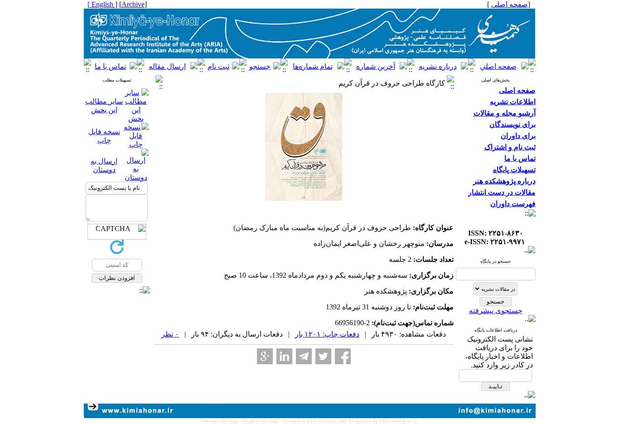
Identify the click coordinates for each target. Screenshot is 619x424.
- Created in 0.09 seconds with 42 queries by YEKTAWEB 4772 (349, 421)
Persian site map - (221, 421)
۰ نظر (170, 334)
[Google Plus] (265, 356)
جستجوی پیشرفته (495, 310)
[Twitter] (323, 356)
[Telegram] (304, 356)
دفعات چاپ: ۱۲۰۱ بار (327, 334)
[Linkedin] (284, 356)
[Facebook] (343, 356)
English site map (261, 421)
